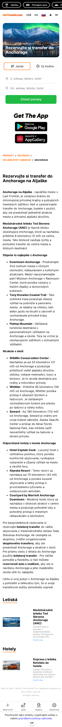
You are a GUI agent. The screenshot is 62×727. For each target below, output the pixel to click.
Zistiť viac (38, 640)
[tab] (8, 706)
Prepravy (8, 155)
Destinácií (23, 155)
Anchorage (41, 160)
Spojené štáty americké (17, 160)
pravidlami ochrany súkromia (35, 718)
